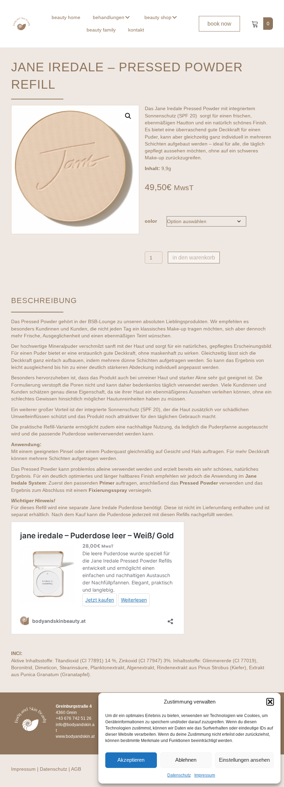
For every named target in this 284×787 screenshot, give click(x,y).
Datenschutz (179, 775)
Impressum (204, 775)
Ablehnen (185, 760)
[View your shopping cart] (255, 23)
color (151, 221)
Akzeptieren (130, 760)
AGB (76, 769)
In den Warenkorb (193, 257)
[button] (270, 701)
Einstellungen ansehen (244, 760)
